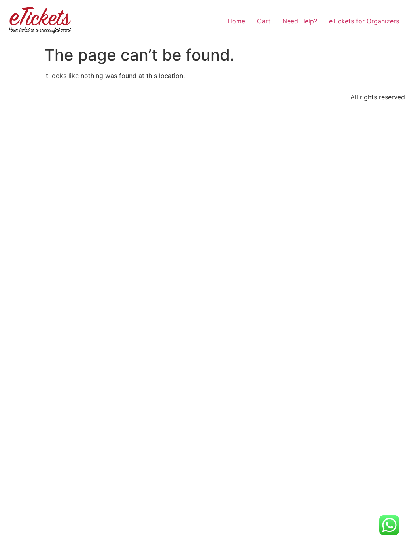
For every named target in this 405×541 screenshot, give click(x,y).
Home (236, 21)
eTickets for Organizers (364, 21)
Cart (264, 21)
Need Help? (299, 21)
